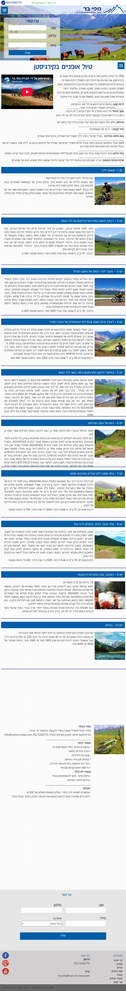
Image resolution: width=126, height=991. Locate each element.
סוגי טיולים (117, 971)
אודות (119, 964)
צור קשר (117, 982)
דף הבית (118, 960)
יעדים (119, 967)
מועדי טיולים (116, 978)
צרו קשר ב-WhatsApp (44, 3)
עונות (119, 975)
